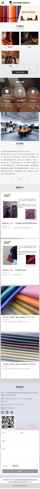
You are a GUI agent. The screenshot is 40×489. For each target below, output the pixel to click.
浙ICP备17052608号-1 (20, 486)
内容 (3, 449)
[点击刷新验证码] (16, 466)
